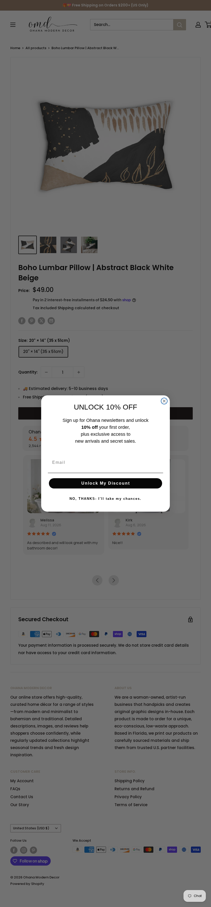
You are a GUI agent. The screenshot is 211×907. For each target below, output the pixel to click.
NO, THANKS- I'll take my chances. (105, 499)
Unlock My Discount (105, 483)
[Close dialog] (164, 401)
